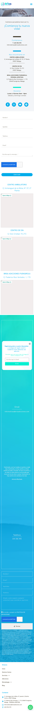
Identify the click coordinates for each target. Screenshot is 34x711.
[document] (17, 355)
